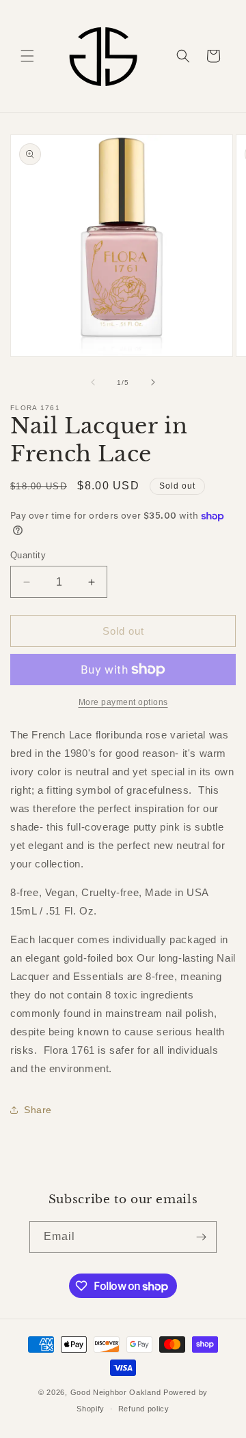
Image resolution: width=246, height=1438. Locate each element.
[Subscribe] (201, 1237)
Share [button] (38, 1109)
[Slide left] (93, 382)
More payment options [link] (123, 702)
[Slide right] (153, 382)
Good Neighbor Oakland (115, 1392)
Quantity (28, 555)
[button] (27, 56)
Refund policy (143, 1409)
